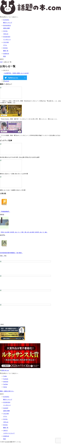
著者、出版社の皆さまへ (7, 391)
